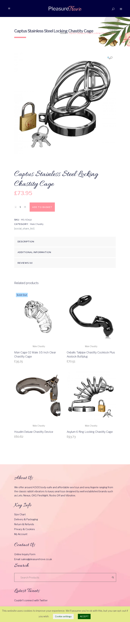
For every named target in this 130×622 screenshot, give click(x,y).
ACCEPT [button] (84, 616)
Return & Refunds (24, 524)
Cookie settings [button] (63, 616)
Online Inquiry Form (24, 554)
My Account (20, 534)
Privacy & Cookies (24, 529)
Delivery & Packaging (26, 519)
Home (63, 33)
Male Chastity (37, 224)
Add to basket (42, 207)
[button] (109, 57)
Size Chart (20, 514)
